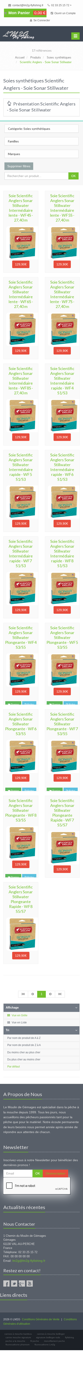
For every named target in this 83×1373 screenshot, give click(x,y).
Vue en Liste (19, 1022)
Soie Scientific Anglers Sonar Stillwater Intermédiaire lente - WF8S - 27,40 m (21, 380)
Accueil (20, 57)
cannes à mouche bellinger (51, 1334)
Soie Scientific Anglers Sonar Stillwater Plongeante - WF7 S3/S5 (62, 724)
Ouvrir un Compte (65, 13)
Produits (35, 57)
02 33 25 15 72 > (60, 5)
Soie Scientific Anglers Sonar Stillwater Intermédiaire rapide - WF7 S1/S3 (21, 553)
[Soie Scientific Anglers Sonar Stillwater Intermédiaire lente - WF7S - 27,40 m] (62, 329)
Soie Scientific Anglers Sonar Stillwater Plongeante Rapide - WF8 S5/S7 (21, 899)
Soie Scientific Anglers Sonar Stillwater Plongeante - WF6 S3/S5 (21, 724)
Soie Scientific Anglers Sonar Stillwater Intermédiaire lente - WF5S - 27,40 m (62, 207)
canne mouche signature (18, 1337)
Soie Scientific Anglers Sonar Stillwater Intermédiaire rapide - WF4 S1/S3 (62, 380)
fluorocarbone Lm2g (45, 1344)
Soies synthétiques (59, 57)
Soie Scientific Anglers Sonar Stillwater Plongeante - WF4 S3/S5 (21, 637)
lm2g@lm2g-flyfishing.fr (28, 1260)
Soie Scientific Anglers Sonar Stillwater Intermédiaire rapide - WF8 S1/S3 (62, 553)
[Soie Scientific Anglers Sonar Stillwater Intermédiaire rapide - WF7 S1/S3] (20, 588)
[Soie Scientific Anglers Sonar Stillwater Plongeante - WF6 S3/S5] (20, 756)
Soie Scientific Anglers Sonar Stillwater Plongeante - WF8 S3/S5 (21, 810)
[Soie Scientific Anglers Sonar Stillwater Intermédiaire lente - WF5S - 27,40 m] (62, 242)
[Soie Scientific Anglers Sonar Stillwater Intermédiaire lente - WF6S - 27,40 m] (20, 329)
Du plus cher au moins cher (23, 1059)
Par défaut (13, 1066)
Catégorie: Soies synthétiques (29, 128)
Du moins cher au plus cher (23, 1052)
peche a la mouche (15, 1341)
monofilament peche (54, 1341)
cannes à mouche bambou (18, 1334)
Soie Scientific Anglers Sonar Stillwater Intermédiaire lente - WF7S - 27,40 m (62, 294)
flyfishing (69, 1337)
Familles (13, 141)
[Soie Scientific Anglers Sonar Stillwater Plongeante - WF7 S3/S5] (62, 756)
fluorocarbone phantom (17, 1344)
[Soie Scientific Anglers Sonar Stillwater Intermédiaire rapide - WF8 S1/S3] (62, 588)
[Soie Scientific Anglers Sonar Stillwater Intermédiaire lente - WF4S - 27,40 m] (20, 242)
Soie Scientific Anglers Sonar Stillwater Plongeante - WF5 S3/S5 (62, 637)
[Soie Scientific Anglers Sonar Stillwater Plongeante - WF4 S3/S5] (20, 670)
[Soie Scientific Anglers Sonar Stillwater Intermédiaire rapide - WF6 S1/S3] (62, 502)
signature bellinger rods (48, 1337)
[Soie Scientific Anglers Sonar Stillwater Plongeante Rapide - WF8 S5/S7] (20, 934)
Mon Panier (26, 13)
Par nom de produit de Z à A (24, 1045)
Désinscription (55, 1173)
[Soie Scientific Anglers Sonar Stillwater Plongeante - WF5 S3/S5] (62, 670)
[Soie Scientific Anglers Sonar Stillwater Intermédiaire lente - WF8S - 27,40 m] (20, 415)
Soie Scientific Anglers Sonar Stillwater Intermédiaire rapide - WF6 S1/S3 (62, 467)
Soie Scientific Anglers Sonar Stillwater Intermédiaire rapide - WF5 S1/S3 (21, 467)
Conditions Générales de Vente (41, 1319)
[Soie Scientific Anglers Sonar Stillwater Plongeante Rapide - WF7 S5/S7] (62, 847)
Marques (14, 154)
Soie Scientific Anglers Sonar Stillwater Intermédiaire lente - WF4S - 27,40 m (21, 207)
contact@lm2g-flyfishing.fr (27, 5)
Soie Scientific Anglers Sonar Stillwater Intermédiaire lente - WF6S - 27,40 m (21, 294)
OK (73, 176)
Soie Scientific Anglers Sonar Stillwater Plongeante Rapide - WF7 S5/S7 (62, 812)
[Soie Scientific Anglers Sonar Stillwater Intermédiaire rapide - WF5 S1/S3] (20, 502)
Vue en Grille (19, 1015)
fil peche (34, 1341)
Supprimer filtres (18, 166)
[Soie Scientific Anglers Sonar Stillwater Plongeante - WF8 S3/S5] (20, 842)
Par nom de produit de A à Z (24, 1038)
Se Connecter (41, 20)
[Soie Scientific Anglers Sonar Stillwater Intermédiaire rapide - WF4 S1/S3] (62, 415)
